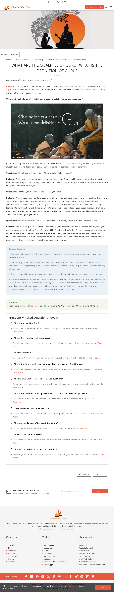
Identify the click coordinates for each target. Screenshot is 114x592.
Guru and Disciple (28, 306)
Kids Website (84, 551)
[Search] (106, 7)
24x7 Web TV (84, 556)
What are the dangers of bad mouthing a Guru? (34, 423)
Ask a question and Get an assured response (56, 529)
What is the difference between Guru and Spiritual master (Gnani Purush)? (47, 364)
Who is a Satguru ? (21, 352)
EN (65, 2)
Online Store (84, 545)
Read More (18, 331)
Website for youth (86, 548)
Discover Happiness (94, 7)
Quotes (47, 551)
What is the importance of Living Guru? (30, 338)
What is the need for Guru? (25, 323)
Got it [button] (103, 587)
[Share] (48, 2)
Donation (11, 562)
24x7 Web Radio (85, 559)
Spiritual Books (49, 545)
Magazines (48, 548)
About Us (11, 553)
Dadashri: (10, 86)
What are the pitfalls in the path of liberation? (34, 449)
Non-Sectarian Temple (88, 553)
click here (72, 586)
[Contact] (59, 2)
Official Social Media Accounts (55, 562)
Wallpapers (48, 553)
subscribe (100, 491)
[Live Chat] (53, 2)
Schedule (11, 545)
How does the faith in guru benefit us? (30, 408)
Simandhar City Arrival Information (92, 564)
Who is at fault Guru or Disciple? (27, 434)
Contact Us (12, 556)
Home (8, 60)
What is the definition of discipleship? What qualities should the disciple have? (49, 393)
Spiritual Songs (49, 556)
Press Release (13, 551)
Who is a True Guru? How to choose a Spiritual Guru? (37, 379)
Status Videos (49, 559)
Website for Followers (87, 562)
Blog (10, 548)
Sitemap (11, 559)
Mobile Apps (48, 564)
